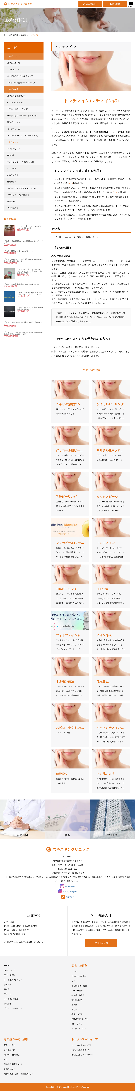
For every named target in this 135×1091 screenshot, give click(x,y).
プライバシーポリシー (13, 1008)
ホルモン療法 (12, 175)
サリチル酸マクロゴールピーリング (22, 116)
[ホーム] (5, 35)
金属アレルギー (10, 1069)
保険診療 (11, 201)
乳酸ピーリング (13, 122)
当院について (9, 970)
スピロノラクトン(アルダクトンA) (21, 188)
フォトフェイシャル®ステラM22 (20, 162)
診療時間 (7, 985)
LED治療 (11, 155)
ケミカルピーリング (15, 102)
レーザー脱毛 (77, 990)
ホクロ (74, 1005)
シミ (71, 183)
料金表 (6, 989)
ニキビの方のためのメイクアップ (21, 83)
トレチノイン (12, 142)
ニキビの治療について (16, 96)
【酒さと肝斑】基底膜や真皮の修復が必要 (21, 284)
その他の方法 (12, 208)
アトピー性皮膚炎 (78, 976)
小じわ (74, 1009)
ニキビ (74, 971)
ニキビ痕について (14, 69)
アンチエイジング (78, 1028)
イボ (6, 1059)
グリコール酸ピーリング (17, 109)
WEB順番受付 (92, 4)
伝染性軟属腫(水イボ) (13, 1064)
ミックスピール (13, 129)
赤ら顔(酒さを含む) (79, 986)
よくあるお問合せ (11, 999)
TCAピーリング (13, 149)
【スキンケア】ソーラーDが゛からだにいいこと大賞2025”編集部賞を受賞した (29, 271)
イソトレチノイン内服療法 (18, 195)
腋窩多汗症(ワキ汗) (79, 1019)
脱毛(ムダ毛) (9, 1045)
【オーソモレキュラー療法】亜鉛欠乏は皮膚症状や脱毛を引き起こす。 (23, 260)
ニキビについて (13, 63)
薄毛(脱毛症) (76, 1000)
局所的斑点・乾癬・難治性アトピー (18, 1074)
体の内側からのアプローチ (82, 1055)
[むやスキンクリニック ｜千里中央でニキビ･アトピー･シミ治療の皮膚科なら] (18, 4)
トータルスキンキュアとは (82, 1045)
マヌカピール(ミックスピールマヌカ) (22, 135)
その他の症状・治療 (16, 1039)
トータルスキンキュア (13, 980)
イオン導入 (11, 168)
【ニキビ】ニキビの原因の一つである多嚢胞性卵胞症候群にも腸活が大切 (23, 333)
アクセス (7, 994)
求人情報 (116, 4)
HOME (6, 966)
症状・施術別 (9, 975)
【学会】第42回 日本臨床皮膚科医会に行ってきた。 (30, 308)
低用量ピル (11, 182)
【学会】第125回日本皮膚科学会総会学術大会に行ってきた (29, 293)
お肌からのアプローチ (80, 1050)
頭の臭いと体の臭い (12, 1055)
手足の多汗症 (77, 1014)
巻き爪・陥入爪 (77, 995)
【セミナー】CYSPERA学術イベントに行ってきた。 (29, 227)
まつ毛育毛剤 (9, 1050)
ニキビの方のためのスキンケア (20, 76)
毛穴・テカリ (77, 1024)
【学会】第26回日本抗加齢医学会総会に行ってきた (23, 242)
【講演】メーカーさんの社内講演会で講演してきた (23, 323)
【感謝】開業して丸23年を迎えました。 (20, 251)
